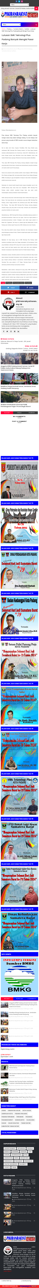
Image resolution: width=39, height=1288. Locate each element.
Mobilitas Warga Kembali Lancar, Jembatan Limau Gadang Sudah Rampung (18, 387)
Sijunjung (30, 1120)
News (16, 1158)
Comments (32, 999)
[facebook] (16, 1)
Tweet (13, 288)
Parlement (18, 1161)
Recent (7, 999)
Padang (9, 29)
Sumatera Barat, (6, 51)
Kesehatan (8, 1158)
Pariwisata (9, 1161)
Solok (4, 1123)
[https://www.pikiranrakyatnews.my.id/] (19, 1238)
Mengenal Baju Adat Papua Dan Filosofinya (22, 1097)
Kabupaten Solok (14, 1110)
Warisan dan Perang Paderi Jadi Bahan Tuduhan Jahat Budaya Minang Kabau (21, 1082)
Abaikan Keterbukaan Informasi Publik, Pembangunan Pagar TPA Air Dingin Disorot (16, 405)
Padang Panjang (21, 1113)
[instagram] (22, 1)
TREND (14, 1167)
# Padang (9, 283)
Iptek (26, 1155)
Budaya (7, 1151)
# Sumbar (28, 283)
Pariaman (20, 1117)
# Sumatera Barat (19, 283)
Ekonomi (15, 1151)
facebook (32, 413)
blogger (7, 413)
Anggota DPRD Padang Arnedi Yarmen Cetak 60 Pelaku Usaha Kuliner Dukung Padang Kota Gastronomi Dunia (17, 368)
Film (30, 1151)
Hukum (7, 1155)
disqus (19, 413)
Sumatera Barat (18, 29)
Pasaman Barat (7, 1120)
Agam (4, 1110)
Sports (7, 1167)
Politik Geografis (11, 1164)
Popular (19, 999)
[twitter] (19, 1)
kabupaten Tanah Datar (10, 1126)
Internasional (17, 1155)
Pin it (13, 292)
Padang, (30, 49)
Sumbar (27, 29)
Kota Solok (27, 1110)
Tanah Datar (25, 1123)
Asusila (30, 1148)
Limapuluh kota (7, 1113)
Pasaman (29, 1117)
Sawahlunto (19, 1120)
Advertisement (10, 1148)
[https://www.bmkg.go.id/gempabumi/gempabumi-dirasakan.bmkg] (19, 976)
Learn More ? (8, 1271)
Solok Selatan (13, 1123)
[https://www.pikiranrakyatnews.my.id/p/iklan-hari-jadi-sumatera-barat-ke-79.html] (19, 931)
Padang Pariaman (8, 1117)
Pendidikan (28, 1161)
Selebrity (23, 1164)
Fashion (23, 1151)
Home (3, 29)
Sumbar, (13, 51)
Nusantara (25, 1158)
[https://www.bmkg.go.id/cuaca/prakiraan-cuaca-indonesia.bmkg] (7, 1056)
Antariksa (21, 1148)
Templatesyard (16, 1281)
